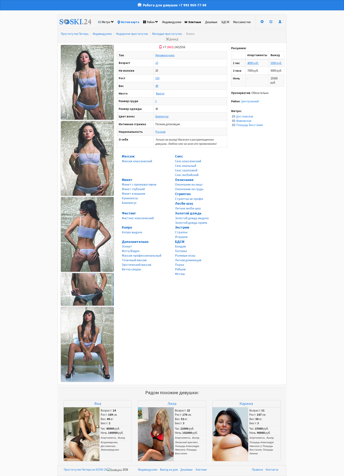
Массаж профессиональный (141, 255)
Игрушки (181, 237)
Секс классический (188, 161)
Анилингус (129, 203)
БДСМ (225, 22)
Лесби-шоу (184, 203)
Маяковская (243, 121)
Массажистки (242, 22)
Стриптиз (183, 194)
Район (150, 22)
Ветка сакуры (131, 269)
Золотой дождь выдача (192, 218)
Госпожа (181, 251)
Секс (179, 156)
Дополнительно (135, 241)
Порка (179, 265)
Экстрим (182, 227)
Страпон (181, 232)
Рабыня (180, 269)
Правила (257, 469)
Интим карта (130, 22)
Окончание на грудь (189, 189)
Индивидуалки (171, 22)
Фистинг (129, 213)
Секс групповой (186, 170)
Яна (97, 403)
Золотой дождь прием (191, 223)
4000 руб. (253, 63)
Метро (106, 22)
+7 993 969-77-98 (192, 5)
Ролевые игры (185, 255)
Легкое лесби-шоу (188, 208)
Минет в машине (133, 193)
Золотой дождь (188, 213)
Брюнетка (161, 116)
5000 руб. (276, 63)
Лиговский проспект (186, 442)
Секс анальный (185, 166)
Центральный (250, 101)
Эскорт (127, 246)
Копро (127, 227)
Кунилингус (130, 198)
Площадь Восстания (249, 125)
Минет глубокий (133, 189)
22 (156, 63)
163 (157, 78)
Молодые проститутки (167, 34)
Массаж (128, 156)
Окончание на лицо (188, 184)
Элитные (194, 22)
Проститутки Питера (74, 34)
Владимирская (109, 442)
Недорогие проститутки (132, 34)
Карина (246, 403)
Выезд (160, 93)
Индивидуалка (102, 34)
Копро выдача (132, 232)
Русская (160, 132)
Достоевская (244, 116)
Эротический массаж (136, 265)
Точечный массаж (134, 260)
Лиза (172, 403)
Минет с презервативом (139, 184)
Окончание (184, 179)
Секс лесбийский (186, 175)
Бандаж (180, 246)
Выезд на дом (169, 469)
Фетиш (180, 274)
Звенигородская (110, 449)
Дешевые (211, 22)
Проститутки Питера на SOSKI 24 (85, 469)
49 (156, 86)
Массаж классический (137, 161)
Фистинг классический (138, 218)
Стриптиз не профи (189, 199)
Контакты (272, 469)
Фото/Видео (131, 251)
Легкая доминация (188, 260)
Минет (127, 179)
